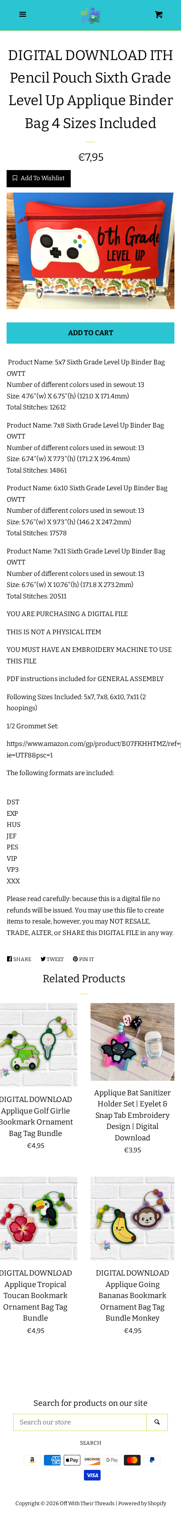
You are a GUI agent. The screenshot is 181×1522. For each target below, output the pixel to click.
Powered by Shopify (142, 1503)
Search (90, 1443)
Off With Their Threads (87, 1503)
